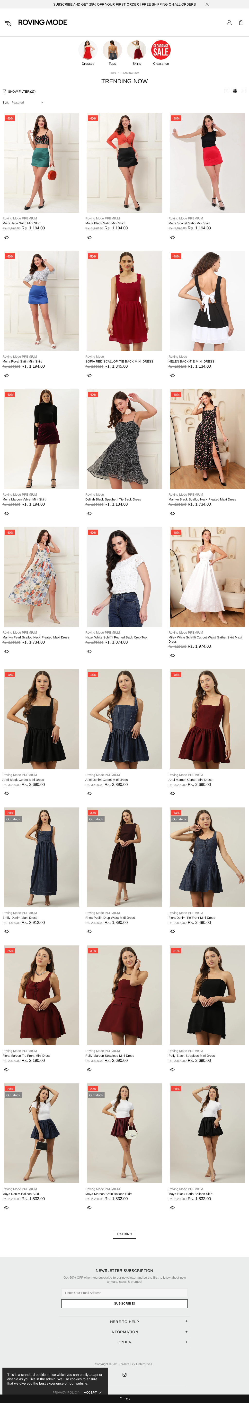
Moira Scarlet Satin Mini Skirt (189, 223)
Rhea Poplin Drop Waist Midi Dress (110, 917)
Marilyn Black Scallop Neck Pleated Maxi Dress (202, 499)
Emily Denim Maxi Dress (19, 917)
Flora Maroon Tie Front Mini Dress (26, 1055)
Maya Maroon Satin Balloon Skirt (108, 1194)
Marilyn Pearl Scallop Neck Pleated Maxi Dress (35, 637)
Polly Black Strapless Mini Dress (192, 1055)
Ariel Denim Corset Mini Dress (106, 780)
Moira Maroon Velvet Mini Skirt (24, 499)
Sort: (5, 102)
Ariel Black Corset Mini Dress (23, 780)
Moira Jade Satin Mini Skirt (21, 223)
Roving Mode (42, 22)
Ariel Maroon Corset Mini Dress (191, 780)
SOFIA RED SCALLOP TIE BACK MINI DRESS (119, 361)
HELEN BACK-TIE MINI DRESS (191, 361)
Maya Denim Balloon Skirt (20, 1194)
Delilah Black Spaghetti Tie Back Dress (113, 499)
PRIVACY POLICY (66, 1392)
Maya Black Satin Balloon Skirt (191, 1194)
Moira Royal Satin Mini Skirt (22, 361)
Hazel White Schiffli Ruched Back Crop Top (116, 637)
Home (113, 73)
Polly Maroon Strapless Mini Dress (109, 1055)
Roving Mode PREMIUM (19, 218)
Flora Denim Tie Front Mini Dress (192, 917)
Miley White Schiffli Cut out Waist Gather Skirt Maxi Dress (205, 639)
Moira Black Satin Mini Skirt (105, 223)
